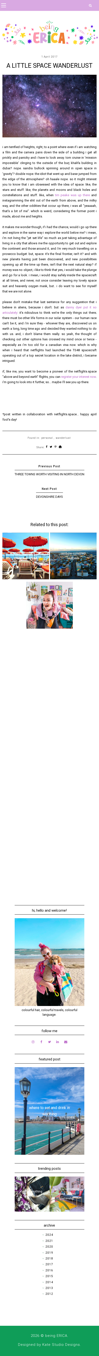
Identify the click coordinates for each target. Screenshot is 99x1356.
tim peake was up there (72, 195)
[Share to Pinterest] (56, 447)
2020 (49, 1246)
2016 (49, 1270)
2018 (49, 1258)
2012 (49, 1294)
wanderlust (63, 438)
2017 (49, 1264)
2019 (49, 1252)
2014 (49, 1282)
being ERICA (56, 1336)
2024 (49, 1235)
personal (47, 438)
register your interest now (78, 377)
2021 (49, 1241)
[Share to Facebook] (47, 447)
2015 (49, 1276)
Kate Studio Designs (61, 1344)
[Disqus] (49, 701)
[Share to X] (51, 447)
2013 (49, 1288)
